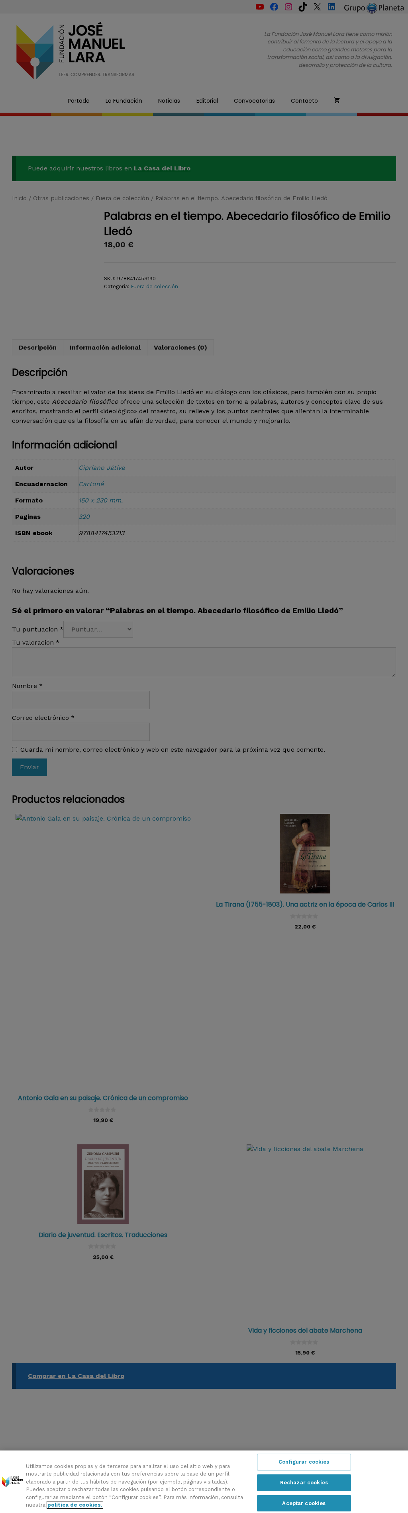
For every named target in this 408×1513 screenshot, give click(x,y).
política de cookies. (74, 1505)
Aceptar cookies (304, 1503)
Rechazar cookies (304, 1483)
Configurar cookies (304, 1462)
